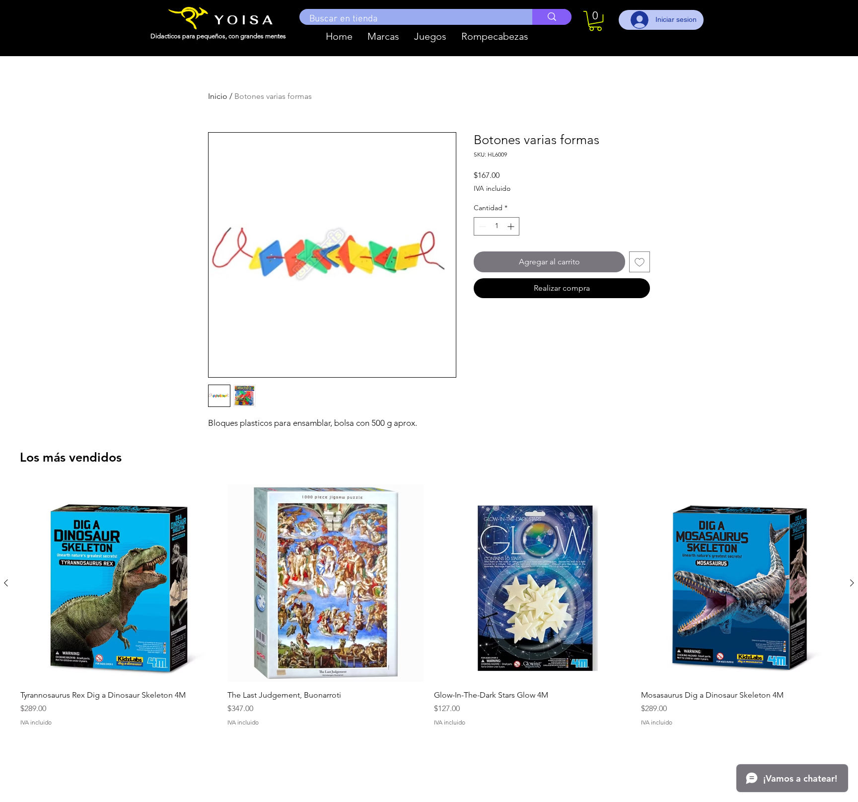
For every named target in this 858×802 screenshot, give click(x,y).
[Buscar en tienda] (552, 17)
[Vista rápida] (118, 583)
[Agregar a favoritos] (639, 261)
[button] (383, 36)
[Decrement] (481, 226)
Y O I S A (243, 20)
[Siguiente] (852, 583)
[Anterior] (6, 583)
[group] (429, 611)
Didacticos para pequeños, (189, 36)
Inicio (217, 96)
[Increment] (511, 226)
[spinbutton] (496, 226)
